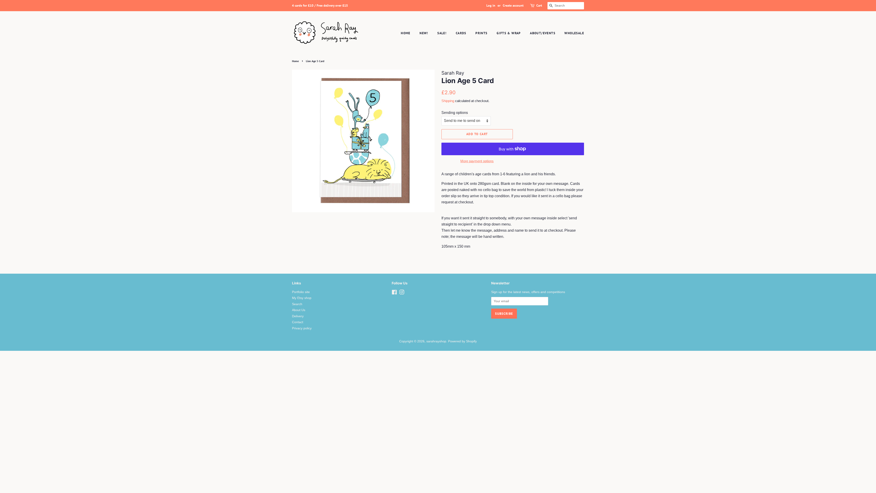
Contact (297, 322)
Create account (513, 5)
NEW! (424, 33)
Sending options (454, 113)
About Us (298, 310)
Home (405, 33)
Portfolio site (301, 292)
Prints (481, 33)
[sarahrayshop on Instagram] (401, 293)
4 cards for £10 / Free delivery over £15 (320, 5)
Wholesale (574, 33)
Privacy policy (302, 328)
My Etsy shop (301, 298)
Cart (539, 5)
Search (297, 304)
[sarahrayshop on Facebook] (394, 293)
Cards (461, 33)
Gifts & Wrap (509, 33)
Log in (490, 5)
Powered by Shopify (462, 341)
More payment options (477, 161)
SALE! (441, 33)
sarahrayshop (436, 341)
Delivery (298, 316)
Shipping (447, 101)
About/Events (542, 33)
